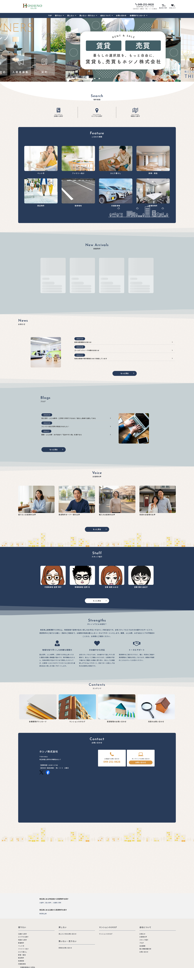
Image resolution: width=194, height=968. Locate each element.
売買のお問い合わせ (65, 948)
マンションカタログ (105, 934)
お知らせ (142, 934)
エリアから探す (96, 115)
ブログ (141, 943)
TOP (50, 15)
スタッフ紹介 (143, 940)
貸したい (70, 15)
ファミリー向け (23, 949)
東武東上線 (42, 914)
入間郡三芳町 (57, 903)
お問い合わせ (121, 15)
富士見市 (48, 903)
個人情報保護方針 (145, 949)
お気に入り (172, 7)
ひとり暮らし (22, 952)
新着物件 (21, 943)
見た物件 (163, 7)
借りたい (58, 15)
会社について (105, 15)
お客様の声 (143, 937)
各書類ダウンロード (137, 15)
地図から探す (135, 115)
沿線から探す (58, 115)
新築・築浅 (22, 955)
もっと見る (125, 373)
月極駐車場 (22, 964)
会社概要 (142, 946)
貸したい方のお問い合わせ (67, 934)
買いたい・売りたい (87, 15)
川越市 (41, 903)
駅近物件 (21, 958)
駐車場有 (21, 961)
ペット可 (21, 946)
